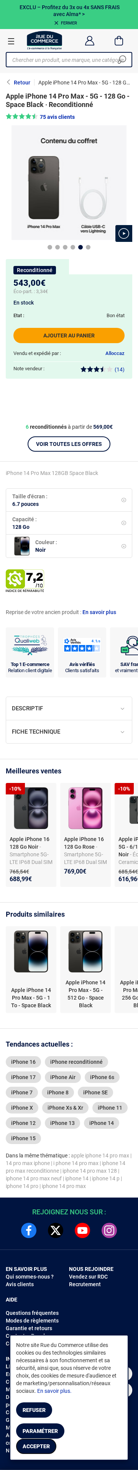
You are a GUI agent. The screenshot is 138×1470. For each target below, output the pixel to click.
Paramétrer (40, 1431)
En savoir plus (99, 612)
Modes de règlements (32, 1321)
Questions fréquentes (32, 1313)
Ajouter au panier (69, 335)
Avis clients (20, 1284)
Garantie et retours (29, 1328)
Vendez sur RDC (88, 1277)
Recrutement (85, 1284)
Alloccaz (115, 353)
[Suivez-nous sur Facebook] (28, 1230)
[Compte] (89, 40)
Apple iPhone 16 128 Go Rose (84, 843)
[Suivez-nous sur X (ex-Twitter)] (55, 1230)
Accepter (36, 1446)
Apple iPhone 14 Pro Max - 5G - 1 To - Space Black (31, 997)
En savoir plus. (54, 1391)
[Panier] (119, 40)
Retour (22, 82)
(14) (120, 369)
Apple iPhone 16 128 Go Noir (29, 843)
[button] (123, 233)
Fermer (69, 23)
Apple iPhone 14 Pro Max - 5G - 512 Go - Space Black (85, 993)
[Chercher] (122, 59)
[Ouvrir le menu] (11, 40)
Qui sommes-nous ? (30, 1277)
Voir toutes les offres (69, 444)
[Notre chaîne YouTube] (82, 1230)
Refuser (34, 1410)
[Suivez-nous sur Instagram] (109, 1230)
